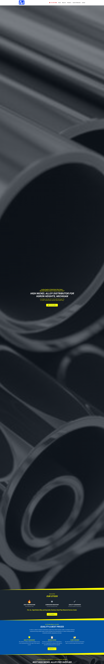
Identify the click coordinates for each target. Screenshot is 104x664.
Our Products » (51, 614)
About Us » (51, 648)
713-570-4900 (53, 2)
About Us (64, 2)
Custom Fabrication (77, 2)
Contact (83, 2)
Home (59, 2)
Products (69, 2)
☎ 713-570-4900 (51, 305)
